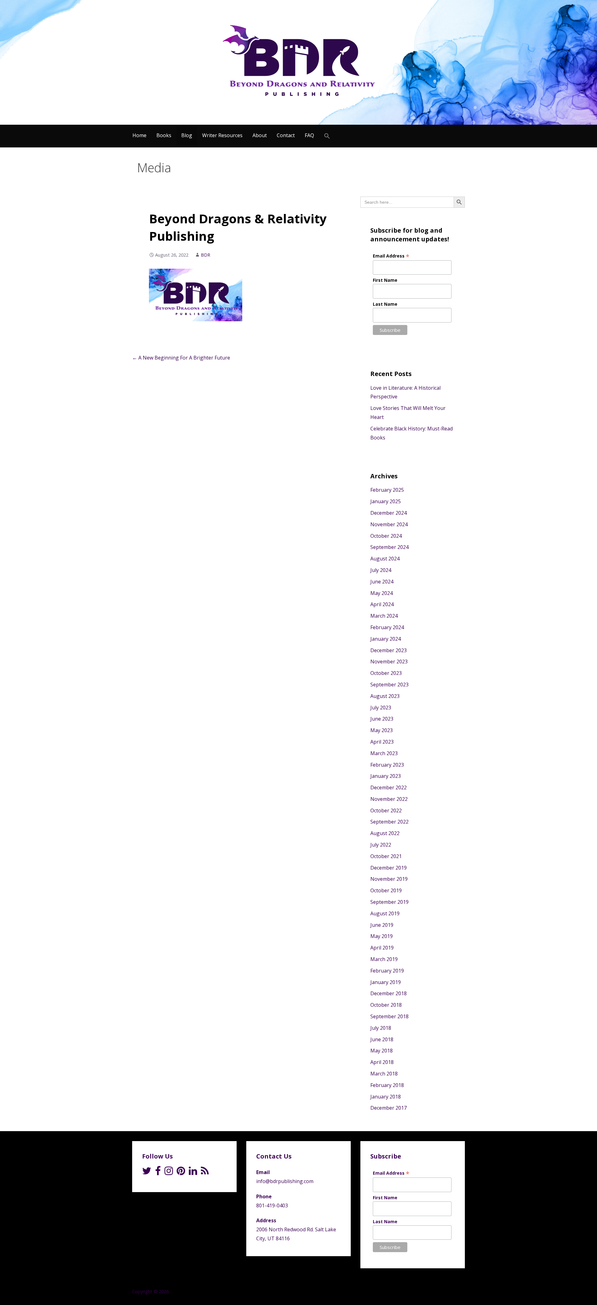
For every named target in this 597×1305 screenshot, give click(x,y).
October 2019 (386, 890)
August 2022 (385, 833)
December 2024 (388, 512)
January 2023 (385, 776)
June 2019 (381, 925)
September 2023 (389, 684)
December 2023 (388, 650)
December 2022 (388, 787)
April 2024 (382, 604)
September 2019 (389, 902)
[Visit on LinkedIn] (193, 1172)
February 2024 (387, 627)
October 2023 (386, 673)
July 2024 (380, 570)
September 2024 (389, 547)
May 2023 (381, 730)
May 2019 (381, 936)
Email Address (391, 255)
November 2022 (389, 799)
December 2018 (388, 993)
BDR (205, 255)
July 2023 (380, 707)
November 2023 (389, 661)
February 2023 (387, 764)
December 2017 (388, 1107)
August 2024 (385, 558)
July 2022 (380, 844)
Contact (286, 135)
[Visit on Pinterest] (181, 1172)
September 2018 (389, 1016)
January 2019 (385, 982)
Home (139, 135)
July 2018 (380, 1027)
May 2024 (381, 593)
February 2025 (387, 489)
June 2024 (381, 581)
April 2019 (382, 947)
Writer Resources (222, 135)
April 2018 (382, 1062)
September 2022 (389, 821)
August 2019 (385, 913)
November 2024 (389, 524)
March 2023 (384, 753)
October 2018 (386, 1004)
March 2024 (384, 615)
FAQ (309, 135)
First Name (385, 280)
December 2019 (388, 867)
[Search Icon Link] (327, 136)
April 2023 (382, 741)
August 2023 (385, 696)
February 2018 (387, 1085)
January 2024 (385, 638)
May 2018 (381, 1050)
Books (163, 135)
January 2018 (385, 1096)
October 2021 (386, 856)
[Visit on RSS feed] (205, 1172)
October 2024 (386, 535)
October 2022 (386, 810)
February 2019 (387, 970)
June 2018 (381, 1039)
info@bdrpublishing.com (284, 1181)
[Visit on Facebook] (158, 1172)
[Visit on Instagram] (168, 1172)
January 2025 (385, 501)
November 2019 (389, 878)
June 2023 (381, 718)
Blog (186, 135)
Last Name (385, 304)
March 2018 (384, 1073)
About (259, 135)
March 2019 (384, 959)
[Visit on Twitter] (146, 1172)
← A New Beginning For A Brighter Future (181, 357)
